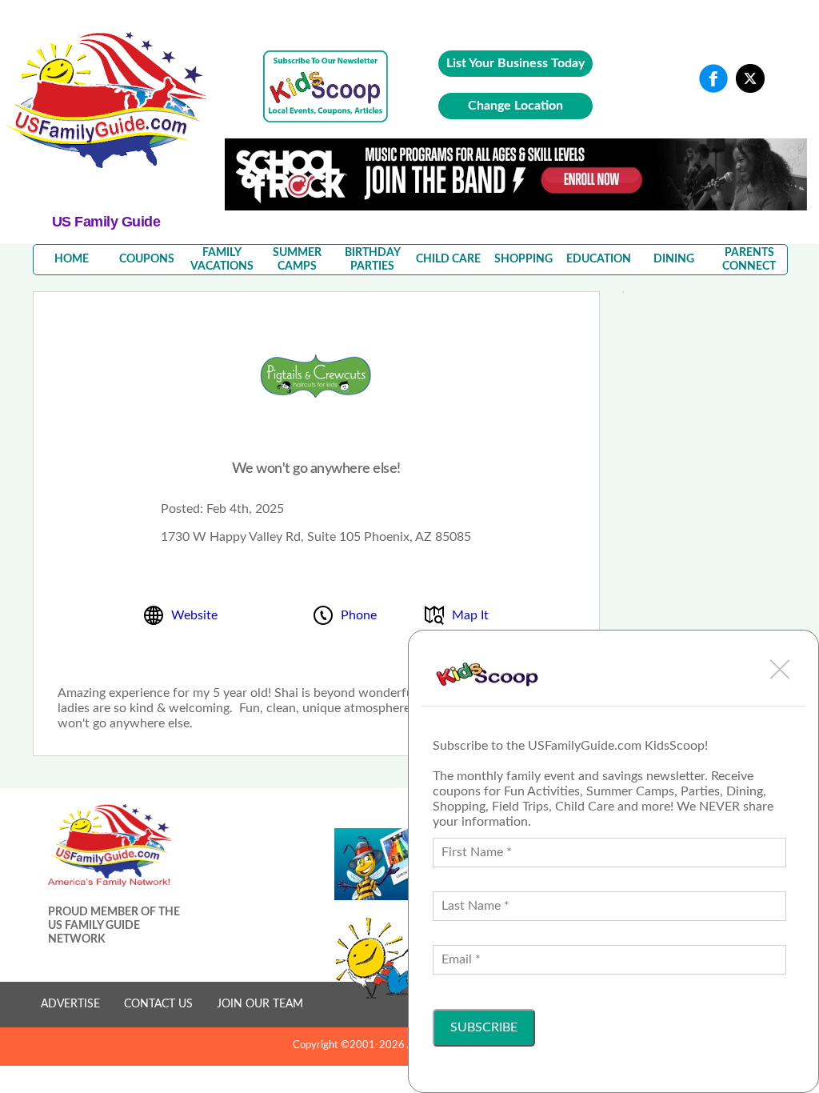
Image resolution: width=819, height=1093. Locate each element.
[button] (780, 669)
